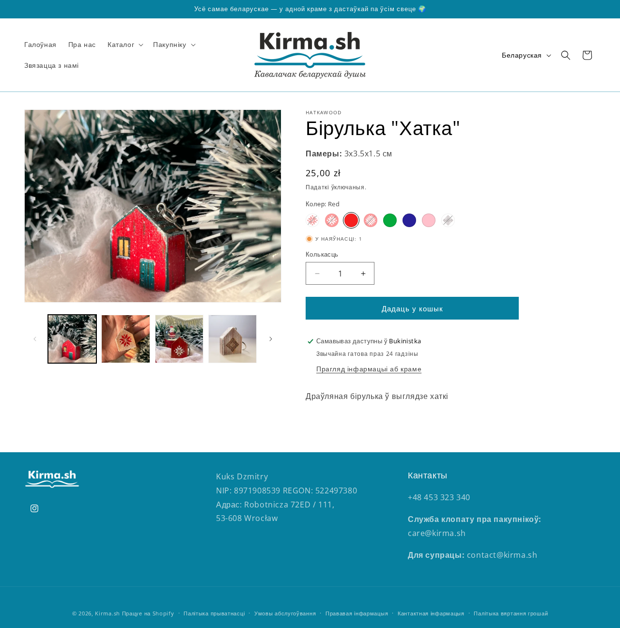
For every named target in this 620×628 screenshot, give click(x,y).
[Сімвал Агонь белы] (332, 220)
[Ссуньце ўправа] (270, 339)
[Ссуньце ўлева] (35, 339)
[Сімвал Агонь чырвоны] (312, 220)
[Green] (390, 220)
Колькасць (322, 254)
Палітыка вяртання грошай (511, 613)
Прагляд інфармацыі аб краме (368, 368)
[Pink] (428, 220)
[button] (124, 44)
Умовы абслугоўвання (285, 613)
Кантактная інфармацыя (431, 613)
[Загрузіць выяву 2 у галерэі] (125, 339)
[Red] (351, 220)
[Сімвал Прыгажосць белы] (370, 220)
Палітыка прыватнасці (214, 613)
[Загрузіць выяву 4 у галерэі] (232, 339)
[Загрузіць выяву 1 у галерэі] (72, 339)
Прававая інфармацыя (357, 613)
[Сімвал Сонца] (448, 220)
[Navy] (409, 220)
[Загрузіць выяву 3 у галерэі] (179, 339)
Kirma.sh (107, 613)
